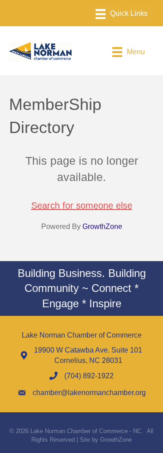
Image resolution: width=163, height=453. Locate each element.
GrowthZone (102, 226)
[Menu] (121, 14)
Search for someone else (81, 205)
